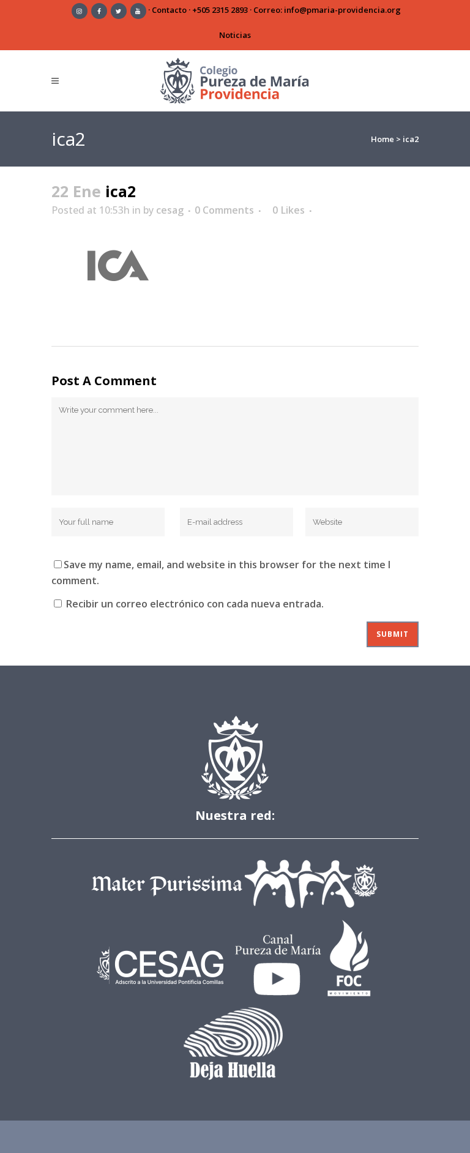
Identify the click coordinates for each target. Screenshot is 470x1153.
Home (382, 139)
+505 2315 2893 (220, 9)
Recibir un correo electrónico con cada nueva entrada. (195, 603)
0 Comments (224, 210)
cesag (170, 210)
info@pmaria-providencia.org (342, 9)
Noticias (235, 34)
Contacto (169, 9)
